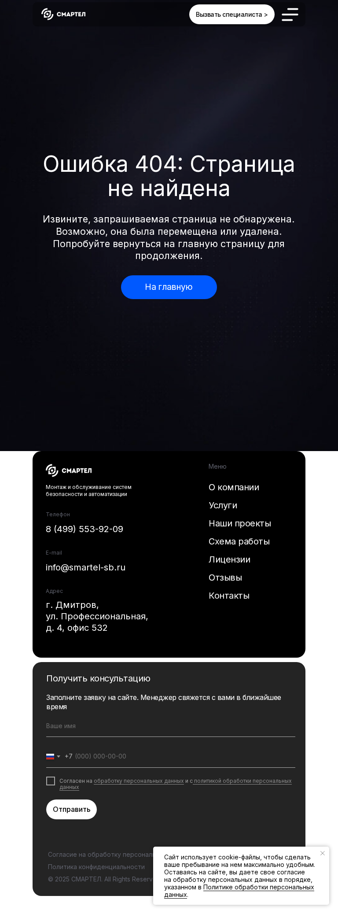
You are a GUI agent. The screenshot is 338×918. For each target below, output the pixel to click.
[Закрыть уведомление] (322, 853)
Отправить (72, 809)
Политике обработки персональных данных (239, 890)
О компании (234, 487)
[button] (232, 14)
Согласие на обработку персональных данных (120, 854)
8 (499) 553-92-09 (84, 529)
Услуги (223, 505)
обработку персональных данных (139, 780)
